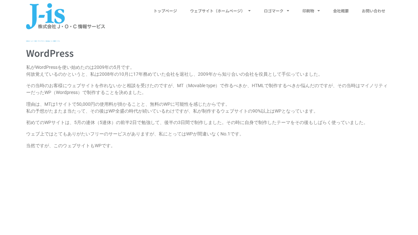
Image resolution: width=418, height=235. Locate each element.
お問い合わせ (373, 10)
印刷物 (308, 10)
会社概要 (341, 10)
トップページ (165, 10)
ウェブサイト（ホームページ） (217, 10)
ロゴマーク (273, 10)
